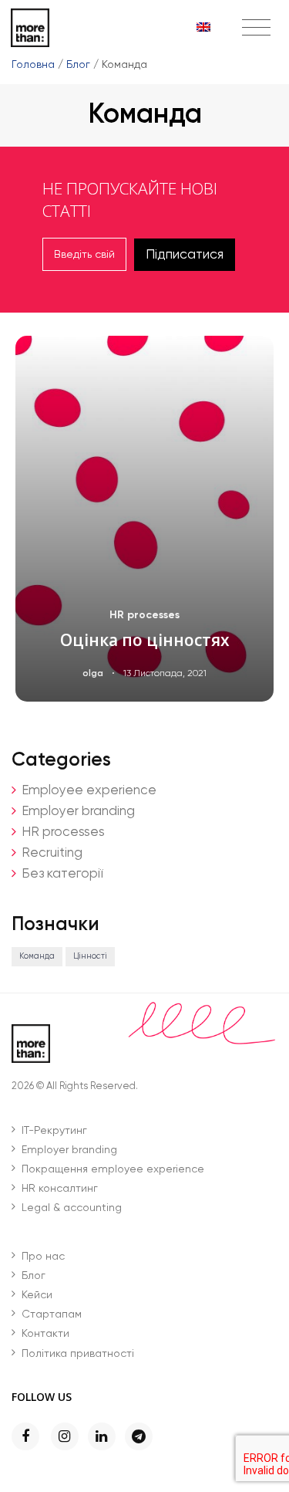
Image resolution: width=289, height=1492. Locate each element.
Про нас (43, 1256)
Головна (33, 64)
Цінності (90, 956)
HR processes (144, 614)
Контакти (45, 1333)
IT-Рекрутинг (54, 1130)
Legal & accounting (72, 1208)
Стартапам (52, 1314)
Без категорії (62, 874)
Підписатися (184, 255)
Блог (78, 64)
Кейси (37, 1295)
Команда (37, 956)
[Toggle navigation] (256, 28)
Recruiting (52, 853)
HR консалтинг (60, 1188)
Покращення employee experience (113, 1169)
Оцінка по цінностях (145, 640)
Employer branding (78, 811)
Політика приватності (78, 1353)
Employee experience (89, 790)
